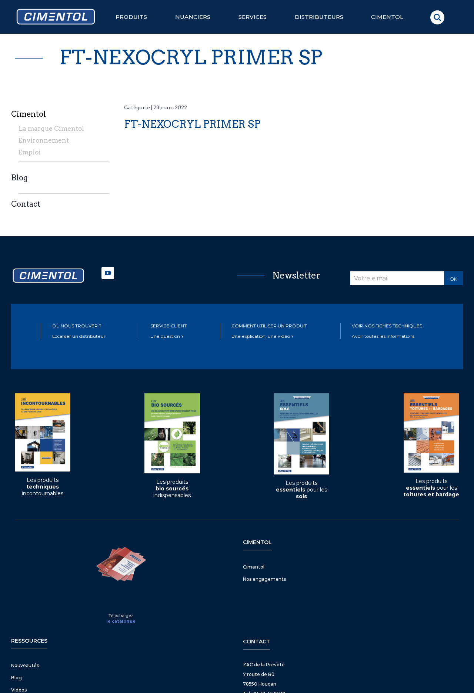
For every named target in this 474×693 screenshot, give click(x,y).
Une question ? (167, 336)
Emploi (30, 152)
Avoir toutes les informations (383, 336)
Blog (19, 177)
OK (453, 279)
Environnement (44, 140)
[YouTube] (107, 273)
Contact (25, 204)
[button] (437, 17)
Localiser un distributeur (79, 336)
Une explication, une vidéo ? (262, 336)
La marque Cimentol (51, 128)
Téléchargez (121, 615)
